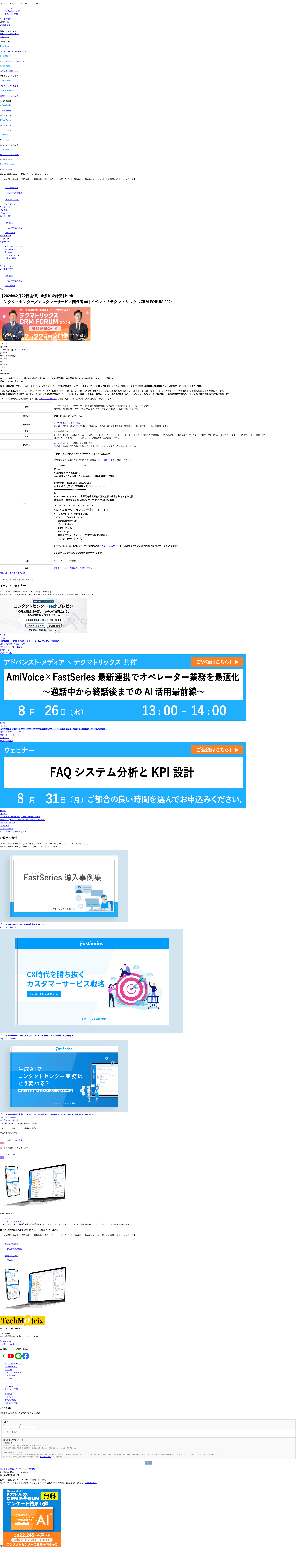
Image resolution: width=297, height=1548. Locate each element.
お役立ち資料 (5, 216)
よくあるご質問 (11, 14)
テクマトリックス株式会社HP (27, 1469)
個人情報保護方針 (45, 1457)
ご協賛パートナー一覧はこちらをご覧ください (73, 568)
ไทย (8, 25)
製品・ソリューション (14, 246)
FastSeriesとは (6, 207)
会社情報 (8, 1378)
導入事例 (3, 210)
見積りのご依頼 (11, 1403)
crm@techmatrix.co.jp (9, 1344)
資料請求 (8, 1394)
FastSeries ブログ (12, 11)
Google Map (5, 1341)
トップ (7, 1218)
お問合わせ (9, 1397)
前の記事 (3, 573)
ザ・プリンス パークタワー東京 (67, 423)
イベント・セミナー (8, 213)
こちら (8, 381)
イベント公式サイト (47, 398)
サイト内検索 (5, 19)
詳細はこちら (91, 1482)
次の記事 (21, 573)
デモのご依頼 (10, 1400)
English (3, 25)
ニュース (8, 8)
